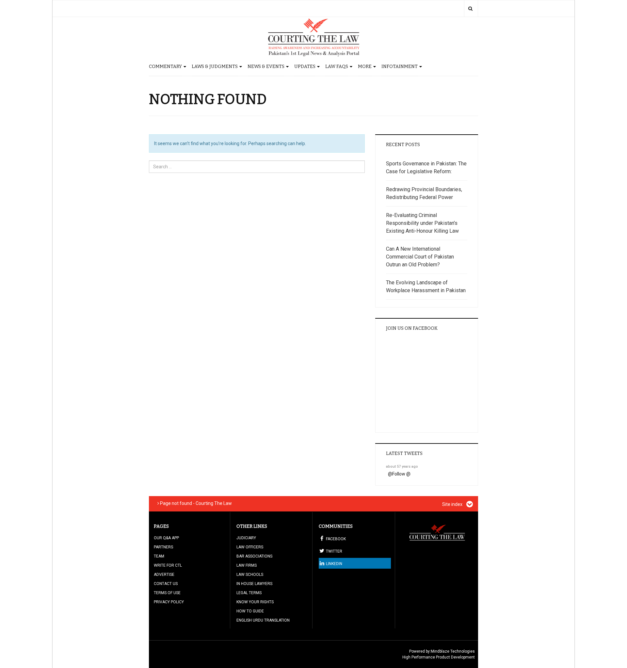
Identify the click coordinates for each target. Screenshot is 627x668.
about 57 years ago (402, 466)
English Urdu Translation (263, 620)
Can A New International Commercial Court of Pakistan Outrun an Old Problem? (420, 257)
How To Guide (250, 611)
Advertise (164, 574)
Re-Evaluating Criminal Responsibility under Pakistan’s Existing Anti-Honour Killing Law (422, 223)
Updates (304, 66)
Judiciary (246, 538)
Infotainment (399, 66)
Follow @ (401, 473)
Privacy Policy (169, 602)
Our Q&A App (166, 538)
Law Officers (249, 547)
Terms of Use (167, 593)
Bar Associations (254, 556)
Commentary (165, 66)
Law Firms (246, 565)
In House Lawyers (254, 583)
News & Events (266, 66)
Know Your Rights (255, 602)
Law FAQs (336, 66)
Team (159, 556)
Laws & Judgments (215, 66)
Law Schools (249, 574)
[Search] (470, 8)
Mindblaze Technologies (453, 651)
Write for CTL (168, 565)
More (365, 66)
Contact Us (166, 583)
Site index (452, 504)
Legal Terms (249, 593)
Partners (163, 547)
